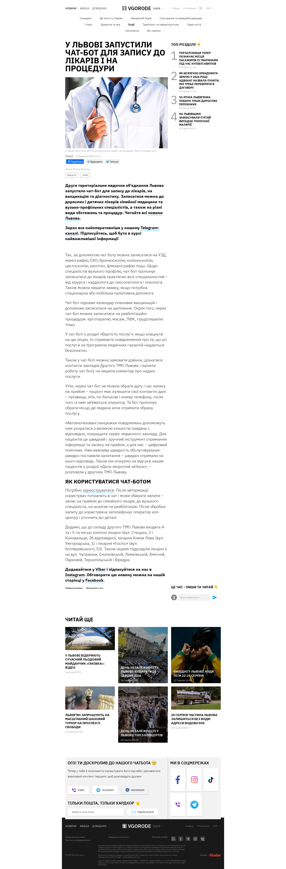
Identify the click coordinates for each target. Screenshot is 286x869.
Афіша (84, 8)
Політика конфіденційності (78, 840)
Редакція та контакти (119, 837)
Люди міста (194, 24)
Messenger (137, 790)
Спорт (89, 24)
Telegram (108, 790)
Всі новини (154, 30)
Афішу (176, 8)
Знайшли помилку (74, 588)
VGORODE (139, 826)
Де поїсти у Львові (111, 18)
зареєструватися (98, 490)
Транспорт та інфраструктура (161, 24)
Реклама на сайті (160, 837)
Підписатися (145, 812)
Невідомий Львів (141, 18)
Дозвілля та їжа (110, 24)
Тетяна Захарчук (82, 169)
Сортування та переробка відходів (181, 18)
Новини (70, 8)
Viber (100, 569)
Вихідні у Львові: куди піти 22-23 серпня (194, 673)
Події (131, 24)
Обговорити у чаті (94, 588)
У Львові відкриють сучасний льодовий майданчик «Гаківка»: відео (85, 661)
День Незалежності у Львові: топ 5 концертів (142, 733)
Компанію (190, 8)
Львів (156, 826)
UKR (208, 8)
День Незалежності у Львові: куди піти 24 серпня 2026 (140, 671)
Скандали (86, 18)
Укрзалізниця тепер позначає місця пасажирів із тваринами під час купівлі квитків (198, 58)
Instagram (75, 574)
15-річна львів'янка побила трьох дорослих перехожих (198, 100)
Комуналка (132, 30)
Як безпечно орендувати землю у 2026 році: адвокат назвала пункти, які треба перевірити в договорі (199, 80)
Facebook (94, 580)
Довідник (99, 8)
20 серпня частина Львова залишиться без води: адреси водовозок (194, 719)
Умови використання (75, 837)
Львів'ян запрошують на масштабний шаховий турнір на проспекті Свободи (87, 721)
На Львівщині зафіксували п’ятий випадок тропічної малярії (195, 119)
